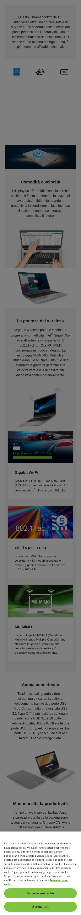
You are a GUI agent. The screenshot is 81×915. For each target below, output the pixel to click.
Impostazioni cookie (40, 893)
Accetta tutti (40, 906)
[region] (40, 873)
